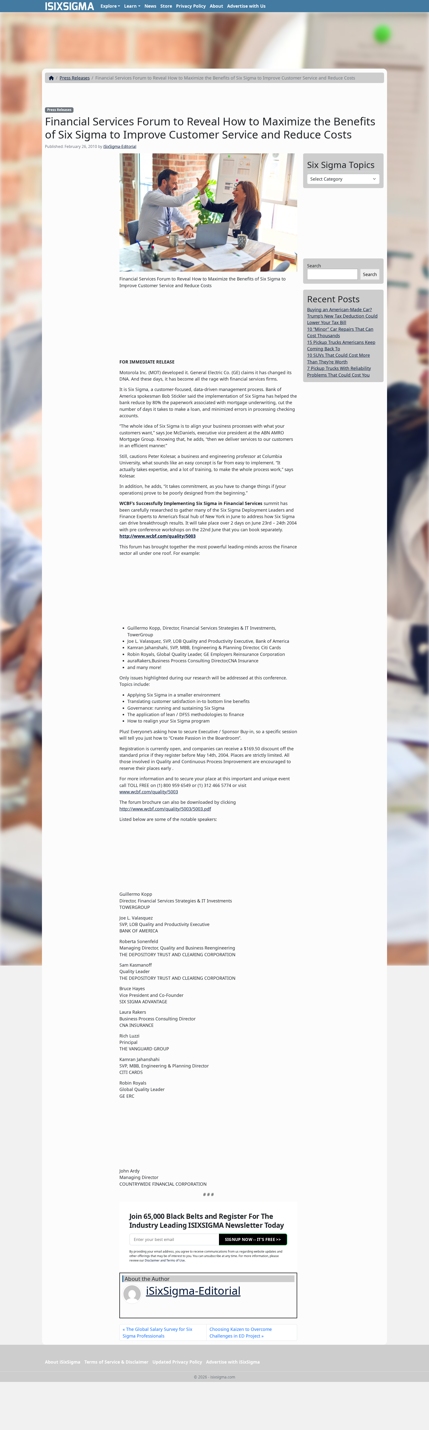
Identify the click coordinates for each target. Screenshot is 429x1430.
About (216, 6)
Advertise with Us (246, 6)
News (150, 6)
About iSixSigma (62, 1362)
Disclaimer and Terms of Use (165, 1260)
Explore (109, 6)
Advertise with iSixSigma (233, 1362)
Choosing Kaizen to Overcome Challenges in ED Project (241, 1332)
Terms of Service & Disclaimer (116, 1362)
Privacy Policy (191, 6)
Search (314, 266)
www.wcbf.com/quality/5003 (148, 792)
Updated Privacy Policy (177, 1362)
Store (166, 6)
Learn (130, 6)
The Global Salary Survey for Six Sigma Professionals (157, 1332)
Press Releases (75, 78)
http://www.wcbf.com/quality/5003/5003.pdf (165, 809)
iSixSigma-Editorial (119, 146)
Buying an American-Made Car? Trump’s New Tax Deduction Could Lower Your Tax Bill (342, 316)
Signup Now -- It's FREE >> (253, 1239)
